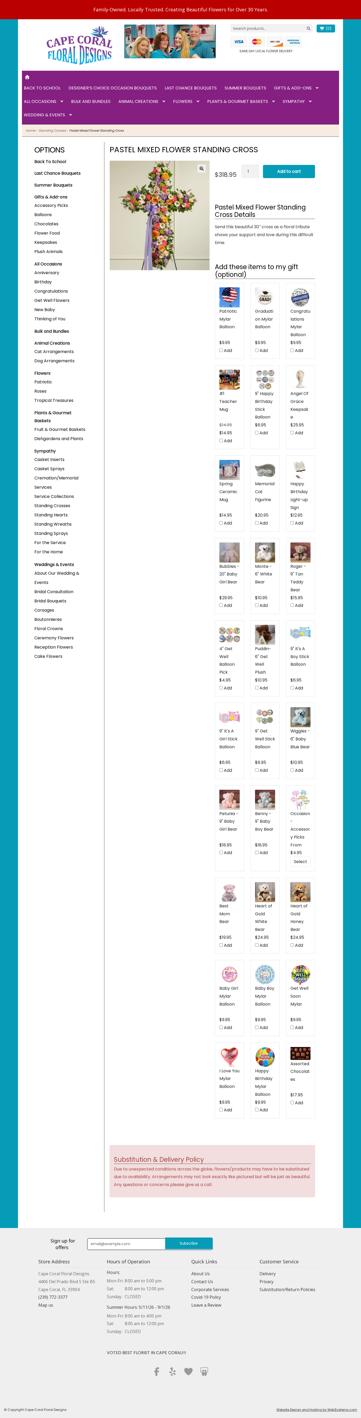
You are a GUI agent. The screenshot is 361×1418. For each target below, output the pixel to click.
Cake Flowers (48, 656)
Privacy (267, 1281)
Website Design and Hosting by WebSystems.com (316, 1409)
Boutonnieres (48, 619)
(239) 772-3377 (52, 1297)
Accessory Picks (51, 205)
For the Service (50, 543)
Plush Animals (48, 252)
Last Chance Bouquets (191, 88)
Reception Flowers (53, 647)
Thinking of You (49, 319)
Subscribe (189, 1243)
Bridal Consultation (53, 592)
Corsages (44, 610)
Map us (45, 1305)
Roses (40, 391)
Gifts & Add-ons (293, 88)
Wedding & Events (44, 115)
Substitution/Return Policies (287, 1289)
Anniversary (46, 273)
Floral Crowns (48, 629)
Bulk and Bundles (90, 101)
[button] (201, 168)
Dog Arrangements (54, 361)
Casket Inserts (49, 459)
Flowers (182, 101)
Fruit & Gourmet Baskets (59, 429)
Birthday (43, 282)
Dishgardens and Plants (58, 439)
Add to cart (289, 171)
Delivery (268, 1274)
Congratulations (51, 291)
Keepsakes (45, 242)
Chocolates (46, 224)
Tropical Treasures (53, 400)
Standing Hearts (51, 515)
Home (30, 130)
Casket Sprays (49, 469)
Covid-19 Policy (206, 1297)
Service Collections (54, 496)
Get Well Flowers (52, 300)
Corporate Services (210, 1289)
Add (227, 351)
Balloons (43, 215)
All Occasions (40, 101)
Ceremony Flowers (54, 638)
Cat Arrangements (54, 352)
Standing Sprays (51, 533)
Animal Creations (138, 101)
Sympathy (294, 101)
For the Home (48, 552)
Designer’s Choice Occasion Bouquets (112, 88)
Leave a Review (206, 1305)
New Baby (44, 310)
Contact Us (202, 1281)
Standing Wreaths (53, 524)
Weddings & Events (54, 565)
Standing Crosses (52, 130)
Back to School (42, 88)
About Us (200, 1274)
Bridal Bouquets (50, 601)
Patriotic (43, 382)
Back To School (50, 162)
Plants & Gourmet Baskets (237, 101)
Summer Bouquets (245, 88)
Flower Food (47, 233)
